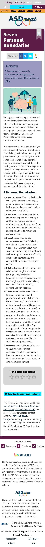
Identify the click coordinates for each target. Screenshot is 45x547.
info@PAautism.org (13, 419)
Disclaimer (33, 538)
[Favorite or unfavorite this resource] (35, 35)
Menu (39, 6)
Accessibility (11, 538)
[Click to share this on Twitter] (25, 56)
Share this (12, 56)
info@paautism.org (15, 2)
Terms (33, 543)
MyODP (13, 11)
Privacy (11, 543)
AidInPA (30, 11)
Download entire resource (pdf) (23, 393)
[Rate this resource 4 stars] (28, 378)
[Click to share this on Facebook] (21, 56)
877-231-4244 (34, 2)
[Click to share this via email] (30, 56)
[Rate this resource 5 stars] (33, 378)
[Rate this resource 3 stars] (23, 378)
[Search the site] (5, 7)
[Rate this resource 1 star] (11, 378)
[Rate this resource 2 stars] (17, 378)
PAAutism (21, 11)
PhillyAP (38, 11)
